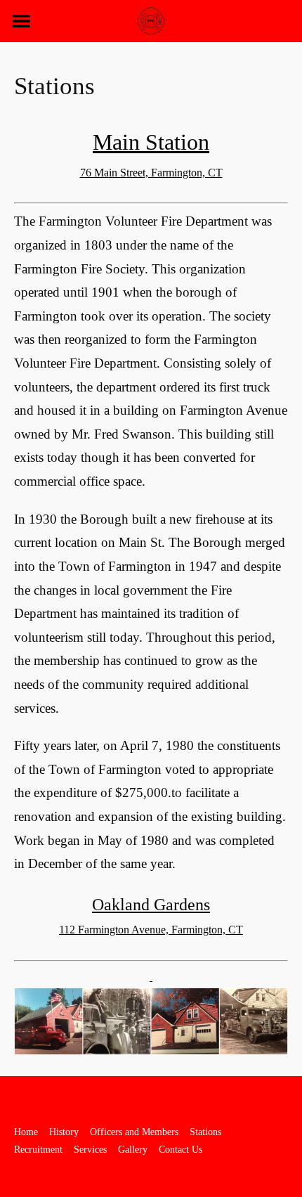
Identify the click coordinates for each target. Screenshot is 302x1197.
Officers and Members (134, 1132)
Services (90, 1149)
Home (26, 1132)
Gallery (132, 1149)
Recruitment (38, 1149)
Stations (205, 1132)
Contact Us (180, 1149)
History (64, 1132)
